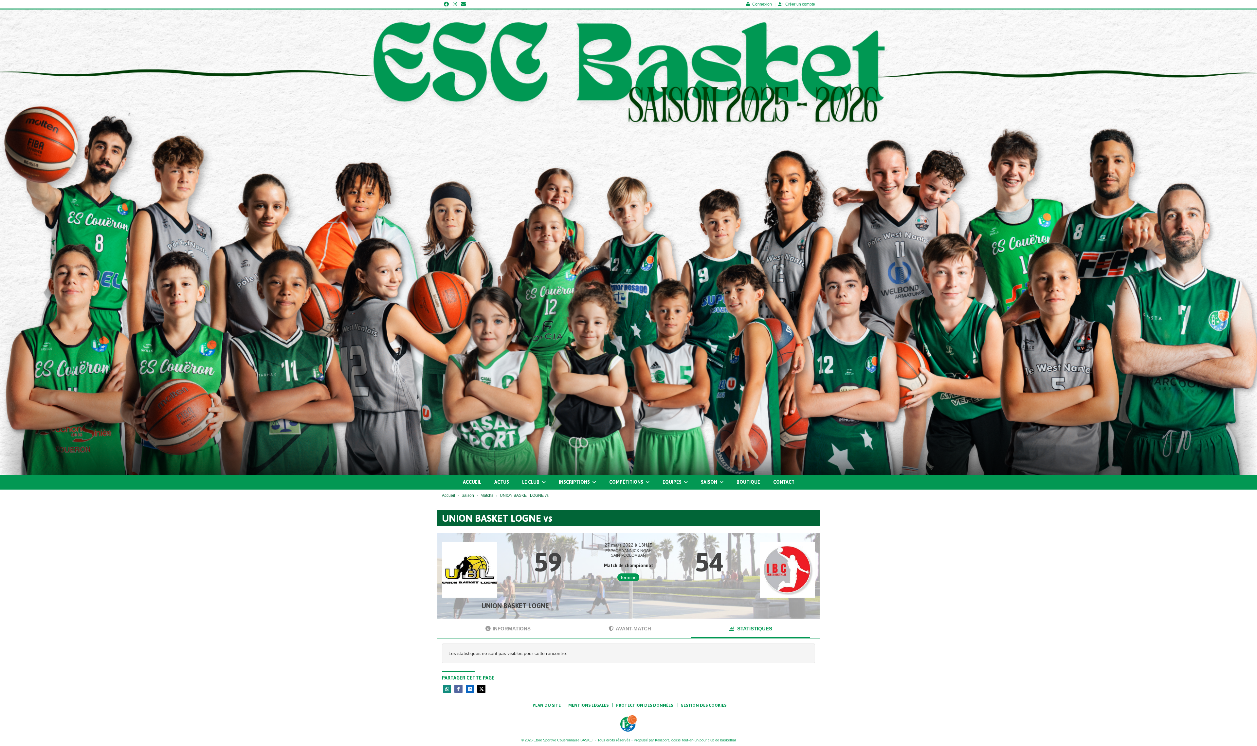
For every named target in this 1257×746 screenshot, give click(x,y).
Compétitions (626, 482)
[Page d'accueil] (628, 723)
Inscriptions (575, 482)
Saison (709, 482)
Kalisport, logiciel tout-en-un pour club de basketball (695, 740)
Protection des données (644, 705)
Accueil (472, 482)
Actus (501, 482)
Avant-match (633, 628)
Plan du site (547, 705)
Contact (783, 482)
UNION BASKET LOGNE (515, 605)
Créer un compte (800, 4)
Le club (531, 482)
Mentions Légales (588, 705)
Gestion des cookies (703, 705)
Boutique (748, 482)
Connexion (762, 4)
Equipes (673, 482)
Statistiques (754, 628)
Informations (512, 628)
